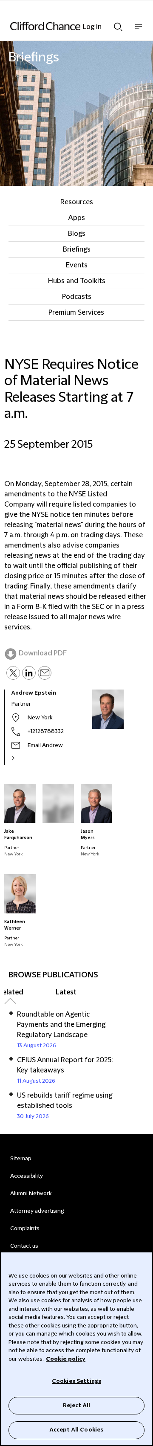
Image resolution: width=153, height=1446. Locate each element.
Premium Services (76, 312)
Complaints (25, 1228)
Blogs (76, 234)
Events (77, 265)
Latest (66, 992)
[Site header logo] (63, 26)
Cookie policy (65, 1359)
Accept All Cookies (76, 1429)
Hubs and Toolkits (76, 281)
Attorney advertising (37, 1211)
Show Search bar (118, 24)
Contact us (24, 1246)
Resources (76, 202)
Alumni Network (30, 1193)
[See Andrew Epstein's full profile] (22, 758)
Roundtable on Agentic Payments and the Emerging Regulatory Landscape (61, 1025)
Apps (76, 218)
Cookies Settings (76, 1381)
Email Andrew (45, 745)
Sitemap (20, 1158)
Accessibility (26, 1176)
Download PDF (43, 653)
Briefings (77, 249)
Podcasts (76, 297)
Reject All (76, 1405)
